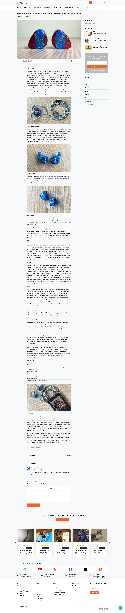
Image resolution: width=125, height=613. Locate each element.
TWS (86, 97)
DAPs (86, 91)
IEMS (18, 7)
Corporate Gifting (89, 104)
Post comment (33, 505)
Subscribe (96, 67)
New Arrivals (88, 81)
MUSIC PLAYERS (37, 7)
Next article (67, 455)
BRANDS (77, 7)
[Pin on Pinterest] (26, 61)
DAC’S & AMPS (26, 7)
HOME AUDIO (68, 7)
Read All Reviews (62, 520)
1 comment (76, 61)
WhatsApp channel (65, 440)
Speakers (87, 94)
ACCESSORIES (57, 7)
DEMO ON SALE (86, 7)
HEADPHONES (47, 7)
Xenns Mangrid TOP (43, 335)
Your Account (20, 595)
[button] (16, 542)
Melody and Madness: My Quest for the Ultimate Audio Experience (100, 39)
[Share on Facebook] (24, 61)
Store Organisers (76, 586)
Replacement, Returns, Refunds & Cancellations (23, 590)
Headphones (88, 101)
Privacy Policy (75, 590)
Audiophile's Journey (58, 594)
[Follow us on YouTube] (91, 23)
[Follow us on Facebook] (86, 23)
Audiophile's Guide (57, 588)
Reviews (55, 586)
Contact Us (19, 586)
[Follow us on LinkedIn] (94, 23)
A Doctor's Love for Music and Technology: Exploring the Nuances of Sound (100, 32)
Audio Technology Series (59, 590)
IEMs (86, 84)
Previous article (31, 455)
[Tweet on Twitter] (29, 61)
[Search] (90, 2)
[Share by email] (31, 61)
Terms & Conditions (77, 588)
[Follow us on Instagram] (89, 23)
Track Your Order (21, 588)
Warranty (19, 593)
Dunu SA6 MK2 (33, 335)
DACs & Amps (88, 87)
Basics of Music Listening (59, 592)
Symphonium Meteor (32, 337)
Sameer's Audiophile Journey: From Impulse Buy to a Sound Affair (100, 46)
